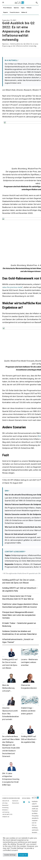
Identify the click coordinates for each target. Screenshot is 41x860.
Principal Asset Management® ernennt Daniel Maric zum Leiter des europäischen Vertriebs (19, 615)
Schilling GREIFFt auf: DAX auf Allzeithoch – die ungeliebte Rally (29, 739)
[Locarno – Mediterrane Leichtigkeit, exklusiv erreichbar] (30, 652)
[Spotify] (24, 802)
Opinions (5, 44)
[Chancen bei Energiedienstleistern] (30, 678)
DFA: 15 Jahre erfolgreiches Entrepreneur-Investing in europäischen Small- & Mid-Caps (10, 779)
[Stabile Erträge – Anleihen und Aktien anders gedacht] (30, 700)
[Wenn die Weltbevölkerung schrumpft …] (11, 678)
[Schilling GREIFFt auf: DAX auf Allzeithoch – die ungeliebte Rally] (30, 729)
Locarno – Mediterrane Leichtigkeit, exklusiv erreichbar (29, 662)
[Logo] (19, 2)
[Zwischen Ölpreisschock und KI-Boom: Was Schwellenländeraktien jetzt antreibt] (11, 700)
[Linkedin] (29, 802)
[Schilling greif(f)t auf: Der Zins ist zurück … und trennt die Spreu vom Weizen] (11, 652)
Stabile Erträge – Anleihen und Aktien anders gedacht (28, 711)
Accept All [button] (23, 855)
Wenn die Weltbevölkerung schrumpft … (8, 688)
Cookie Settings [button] (9, 855)
